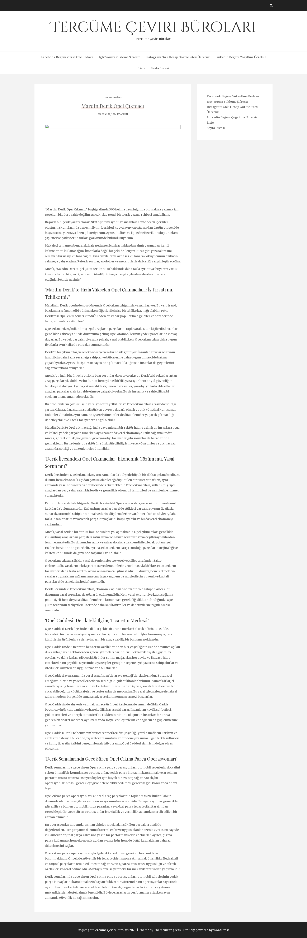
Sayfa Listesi (160, 68)
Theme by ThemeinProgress (160, 930)
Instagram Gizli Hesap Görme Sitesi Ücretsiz (178, 57)
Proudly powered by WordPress (206, 930)
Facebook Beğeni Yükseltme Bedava (67, 57)
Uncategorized (113, 97)
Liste (141, 68)
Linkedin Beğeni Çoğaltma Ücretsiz (240, 57)
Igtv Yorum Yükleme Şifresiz (119, 57)
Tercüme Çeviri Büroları (153, 29)
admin (124, 114)
